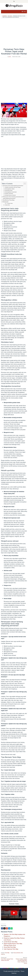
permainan (18, 952)
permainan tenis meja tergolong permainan (13, 185)
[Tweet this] (4, 928)
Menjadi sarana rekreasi (10, 195)
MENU (25, 11)
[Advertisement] (14, 34)
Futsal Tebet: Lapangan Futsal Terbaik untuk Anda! (7, 959)
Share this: (7, 205)
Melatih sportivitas (9, 193)
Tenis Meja (7, 952)
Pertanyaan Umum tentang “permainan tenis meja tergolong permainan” (13, 197)
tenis (22, 952)
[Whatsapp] (12, 928)
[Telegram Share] (9, 928)
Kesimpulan (5, 201)
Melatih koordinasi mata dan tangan (13, 187)
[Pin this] (7, 928)
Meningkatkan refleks (9, 189)
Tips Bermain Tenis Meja (8, 200)
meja (15, 952)
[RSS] (14, 1)
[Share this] (2, 928)
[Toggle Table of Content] (24, 183)
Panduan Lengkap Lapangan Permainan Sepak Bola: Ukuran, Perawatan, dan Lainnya (21, 960)
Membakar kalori (8, 190)
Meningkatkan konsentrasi (11, 192)
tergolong (3, 954)
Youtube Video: (10, 203)
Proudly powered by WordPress (12, 971)
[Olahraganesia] (14, 5)
